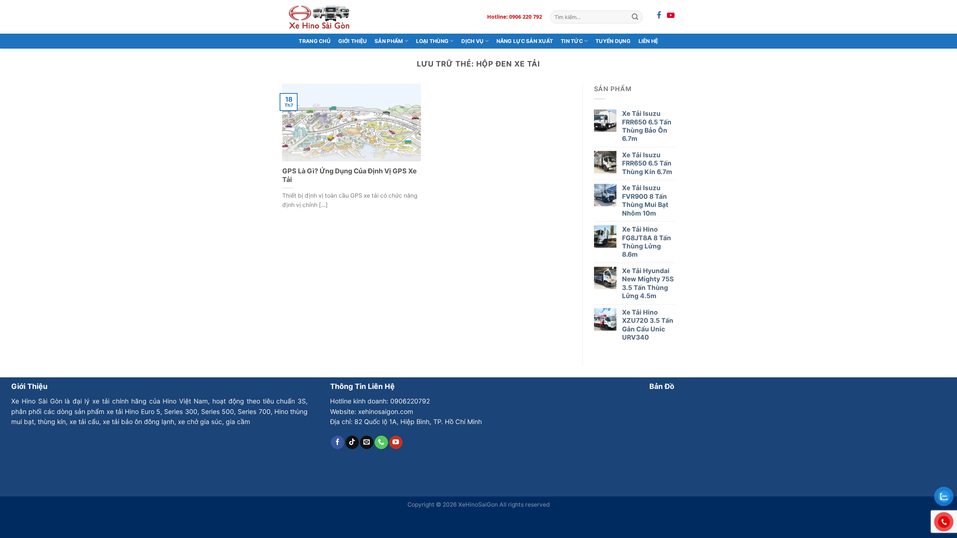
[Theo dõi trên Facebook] (337, 442)
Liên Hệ (648, 41)
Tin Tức (572, 41)
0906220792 (410, 401)
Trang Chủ (314, 41)
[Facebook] (659, 15)
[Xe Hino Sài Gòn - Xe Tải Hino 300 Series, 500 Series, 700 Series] (319, 16)
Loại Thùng (432, 41)
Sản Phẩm (389, 41)
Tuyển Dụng (613, 41)
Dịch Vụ (472, 41)
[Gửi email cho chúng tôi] (366, 442)
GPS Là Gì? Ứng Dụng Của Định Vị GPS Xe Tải (349, 175)
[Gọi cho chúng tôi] (381, 442)
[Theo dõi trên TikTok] (352, 442)
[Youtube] (671, 15)
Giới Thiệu (352, 41)
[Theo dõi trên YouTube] (396, 442)
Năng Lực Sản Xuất (524, 41)
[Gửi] (635, 17)
